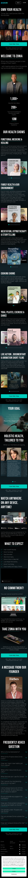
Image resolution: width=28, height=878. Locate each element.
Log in (24, 2)
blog (18, 2)
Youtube (23, 853)
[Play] (14, 83)
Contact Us (3, 853)
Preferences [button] (21, 865)
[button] (8, 224)
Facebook (24, 845)
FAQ (1, 856)
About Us (2, 845)
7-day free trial (14, 44)
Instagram (24, 847)
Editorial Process (4, 851)
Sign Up (11, 848)
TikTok (23, 849)
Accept (14, 868)
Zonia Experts (4, 849)
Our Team (3, 847)
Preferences (14, 874)
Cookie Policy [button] (13, 864)
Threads (23, 851)
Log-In (11, 846)
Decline (14, 871)
